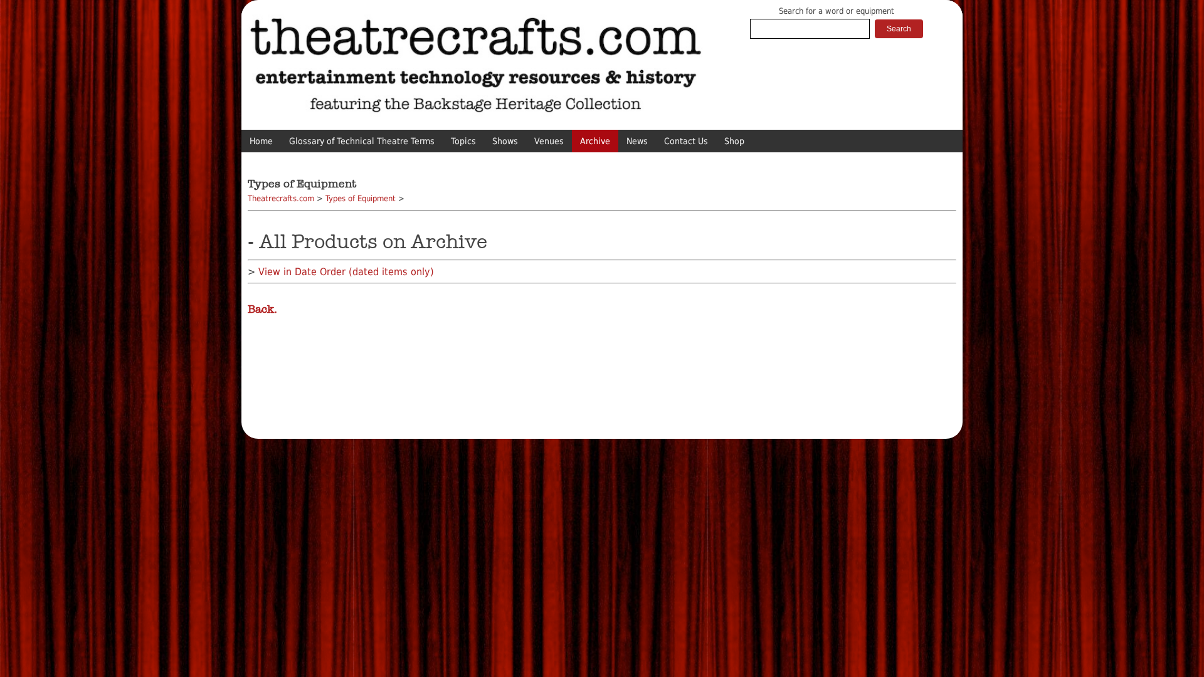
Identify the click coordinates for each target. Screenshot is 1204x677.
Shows (505, 141)
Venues (549, 141)
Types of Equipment (360, 198)
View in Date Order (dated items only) (346, 272)
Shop (734, 141)
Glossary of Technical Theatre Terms (362, 141)
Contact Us (686, 141)
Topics (463, 141)
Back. (262, 309)
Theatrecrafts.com (281, 198)
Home (261, 141)
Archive (595, 141)
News (637, 141)
